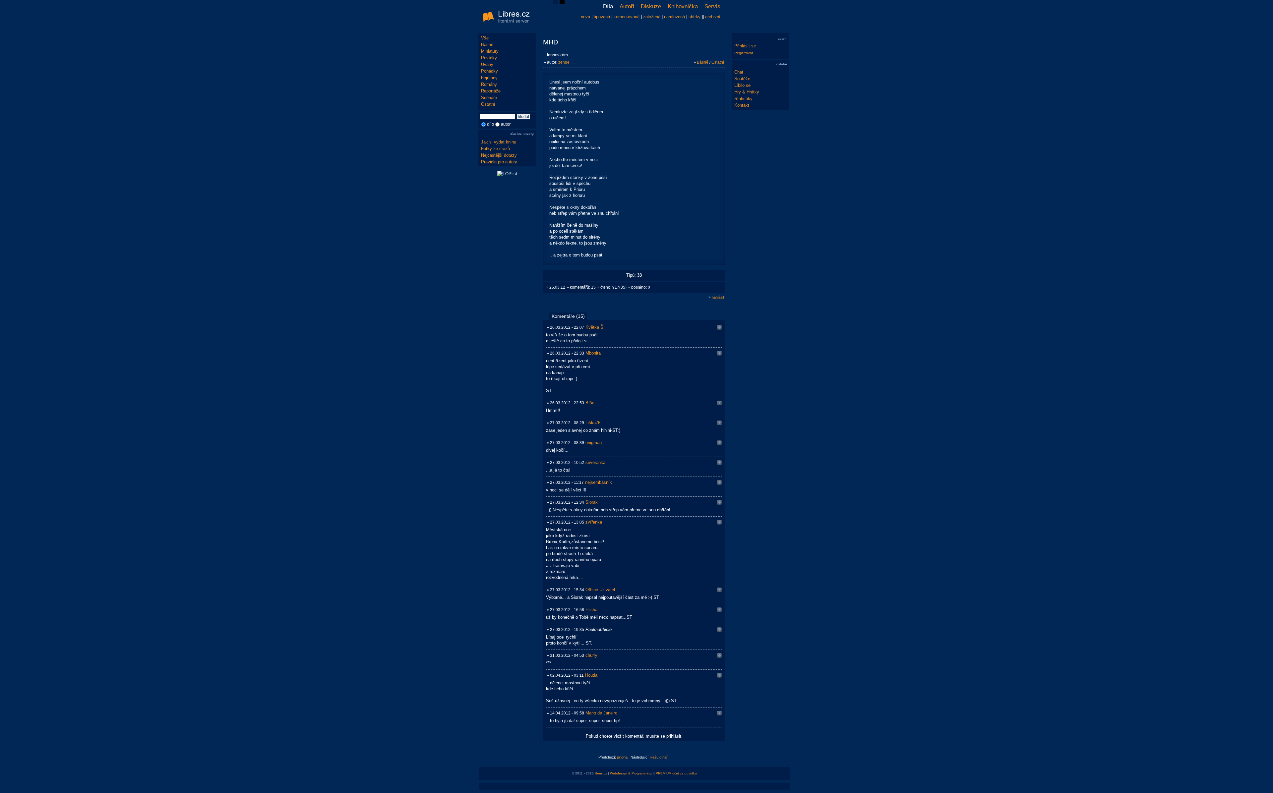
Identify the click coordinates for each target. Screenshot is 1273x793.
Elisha (591, 609)
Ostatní (488, 104)
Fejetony (489, 77)
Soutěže (742, 78)
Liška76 (592, 422)
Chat (738, 72)
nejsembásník (598, 482)
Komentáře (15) (568, 316)
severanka (595, 462)
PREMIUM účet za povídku (676, 773)
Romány (489, 84)
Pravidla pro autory (499, 161)
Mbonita (593, 353)
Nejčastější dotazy (499, 155)
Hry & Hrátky (746, 91)
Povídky (489, 57)
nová (585, 16)
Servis (712, 6)
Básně (487, 44)
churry (591, 655)
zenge (564, 62)
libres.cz (601, 773)
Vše (485, 37)
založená (651, 16)
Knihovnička (683, 6)
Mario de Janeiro (601, 712)
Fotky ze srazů (495, 148)
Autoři (627, 6)
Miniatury (490, 51)
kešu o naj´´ (660, 757)
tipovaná (602, 16)
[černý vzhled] (562, 2)
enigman (593, 442)
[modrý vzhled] (555, 2)
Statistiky (743, 98)
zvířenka (593, 522)
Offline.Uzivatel (600, 589)
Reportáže (491, 90)
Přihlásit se (745, 45)
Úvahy (487, 64)
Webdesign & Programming (631, 773)
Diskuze (651, 6)
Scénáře (489, 97)
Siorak (591, 502)
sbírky (694, 16)
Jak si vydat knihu (498, 142)
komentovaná (626, 16)
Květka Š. (595, 327)
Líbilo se (742, 85)
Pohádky (489, 71)
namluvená (674, 16)
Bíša (589, 402)
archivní (712, 16)
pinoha (622, 757)
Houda (591, 675)
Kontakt (741, 105)
